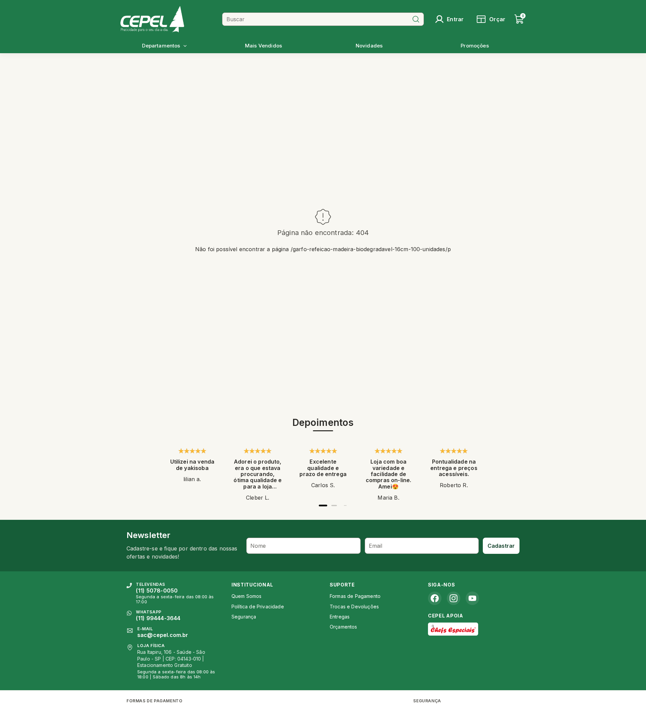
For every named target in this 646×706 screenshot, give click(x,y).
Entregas (340, 616)
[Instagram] (453, 598)
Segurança (243, 616)
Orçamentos (343, 627)
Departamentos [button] (161, 45)
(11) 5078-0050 (157, 590)
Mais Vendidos (263, 45)
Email (376, 545)
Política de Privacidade (257, 606)
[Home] (168, 19)
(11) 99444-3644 (158, 618)
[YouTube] (472, 598)
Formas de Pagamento (355, 596)
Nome (258, 545)
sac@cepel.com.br (162, 635)
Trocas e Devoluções (354, 606)
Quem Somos (246, 596)
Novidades (369, 45)
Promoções (475, 45)
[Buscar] (416, 19)
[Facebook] (434, 598)
